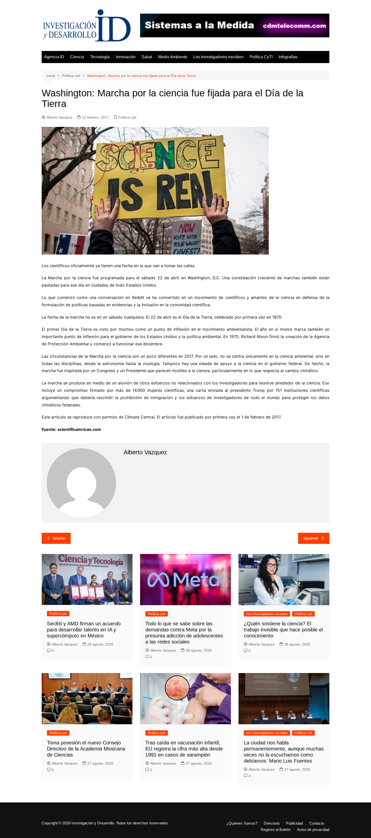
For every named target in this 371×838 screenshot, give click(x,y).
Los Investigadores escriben (218, 57)
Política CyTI (261, 57)
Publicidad (294, 823)
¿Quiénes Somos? (241, 823)
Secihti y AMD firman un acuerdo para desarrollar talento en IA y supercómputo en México (84, 629)
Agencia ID (54, 57)
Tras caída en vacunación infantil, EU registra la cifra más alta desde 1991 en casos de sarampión (184, 749)
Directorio (272, 823)
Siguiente (310, 538)
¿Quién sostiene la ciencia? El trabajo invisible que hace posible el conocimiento (283, 629)
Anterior (59, 538)
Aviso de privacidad (313, 830)
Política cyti (127, 117)
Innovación (126, 57)
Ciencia (77, 57)
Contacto (316, 823)
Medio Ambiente (172, 57)
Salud (147, 57)
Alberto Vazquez (59, 117)
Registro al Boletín (276, 830)
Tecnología (100, 57)
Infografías (288, 57)
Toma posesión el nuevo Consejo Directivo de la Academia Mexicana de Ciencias (86, 749)
